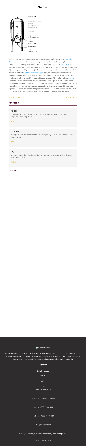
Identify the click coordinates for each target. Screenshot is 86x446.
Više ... (13, 121)
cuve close (66, 64)
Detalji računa (43, 371)
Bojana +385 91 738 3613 (43, 407)
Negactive (63, 434)
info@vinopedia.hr (43, 424)
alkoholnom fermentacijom (33, 73)
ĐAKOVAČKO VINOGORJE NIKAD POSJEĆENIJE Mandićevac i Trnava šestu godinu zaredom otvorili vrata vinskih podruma (42, 287)
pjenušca (44, 62)
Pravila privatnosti (43, 440)
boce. (71, 78)
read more (13, 234)
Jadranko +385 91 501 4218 (43, 416)
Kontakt (43, 375)
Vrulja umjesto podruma (21, 221)
